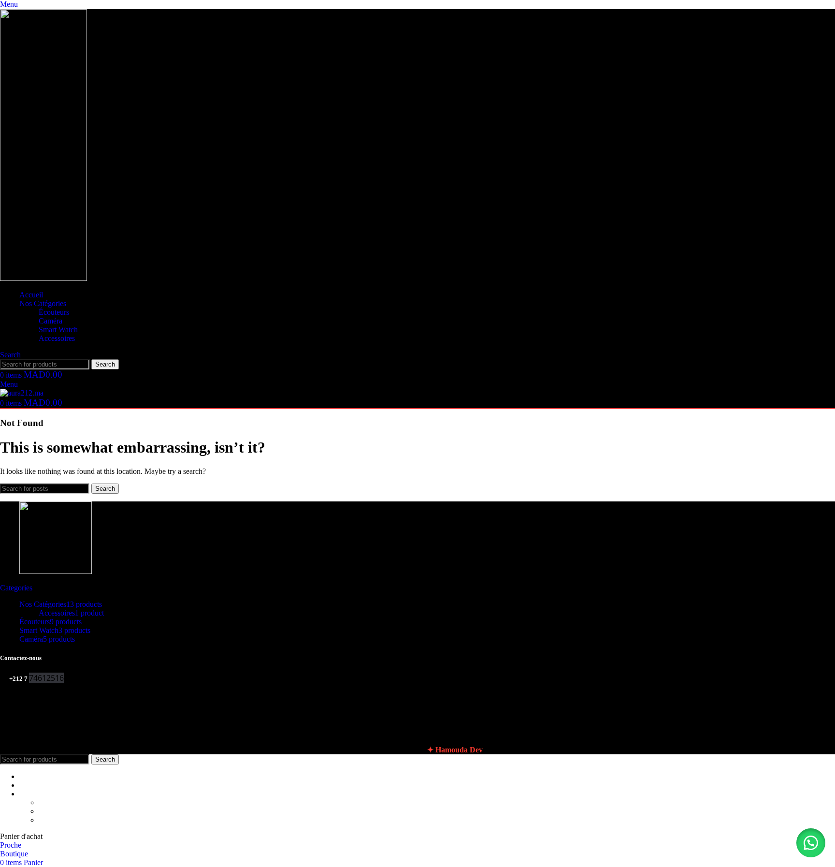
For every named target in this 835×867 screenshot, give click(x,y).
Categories (16, 588)
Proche (10, 845)
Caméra (50, 321)
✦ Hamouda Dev (455, 750)
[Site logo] (43, 278)
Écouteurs (54, 312)
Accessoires (57, 338)
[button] (810, 842)
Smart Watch (58, 329)
